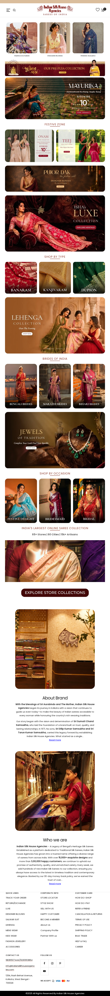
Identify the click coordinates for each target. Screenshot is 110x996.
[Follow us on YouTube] (44, 971)
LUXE (8, 908)
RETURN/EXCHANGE (15, 903)
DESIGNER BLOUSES (15, 913)
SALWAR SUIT (12, 919)
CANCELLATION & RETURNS (88, 913)
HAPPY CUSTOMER (50, 913)
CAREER (79, 946)
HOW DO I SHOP (83, 897)
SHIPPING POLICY (83, 930)
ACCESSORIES (13, 946)
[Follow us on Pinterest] (60, 963)
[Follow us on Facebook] (44, 963)
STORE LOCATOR (49, 897)
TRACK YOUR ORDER (16, 897)
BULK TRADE (81, 935)
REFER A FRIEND (82, 908)
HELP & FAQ (81, 941)
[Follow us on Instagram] (52, 963)
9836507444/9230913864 (19, 959)
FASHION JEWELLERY (16, 941)
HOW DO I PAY (82, 903)
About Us (45, 924)
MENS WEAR (12, 930)
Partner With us (49, 935)
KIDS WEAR (11, 935)
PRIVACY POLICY (83, 924)
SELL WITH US (47, 908)
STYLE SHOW (47, 903)
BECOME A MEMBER (50, 919)
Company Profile (49, 930)
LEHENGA (10, 924)
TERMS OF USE (82, 919)
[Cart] (102, 10)
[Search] (14, 10)
